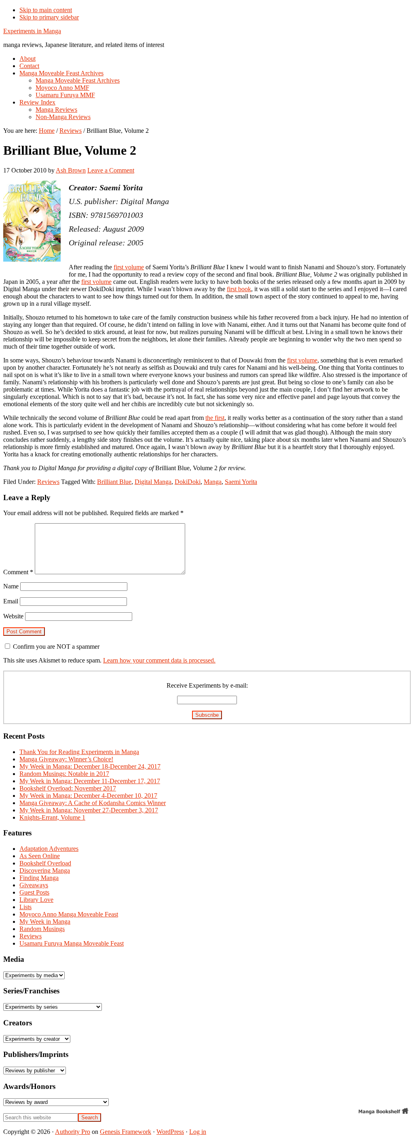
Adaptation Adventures (48, 848)
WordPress (170, 1131)
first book (239, 289)
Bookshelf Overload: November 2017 (67, 788)
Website (13, 616)
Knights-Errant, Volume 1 (52, 817)
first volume (129, 267)
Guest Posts (34, 892)
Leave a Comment (110, 170)
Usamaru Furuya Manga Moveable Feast (71, 943)
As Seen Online (39, 855)
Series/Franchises (31, 990)
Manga (213, 481)
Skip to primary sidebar (49, 17)
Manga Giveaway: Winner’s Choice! (66, 759)
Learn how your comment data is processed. (159, 660)
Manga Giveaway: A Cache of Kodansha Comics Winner (92, 802)
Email (10, 601)
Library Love (36, 899)
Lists (25, 906)
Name (11, 586)
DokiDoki (188, 481)
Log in (197, 1131)
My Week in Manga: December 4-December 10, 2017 (88, 795)
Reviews (48, 481)
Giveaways (33, 885)
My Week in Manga (44, 921)
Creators (17, 1022)
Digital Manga (153, 481)
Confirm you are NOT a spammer (55, 646)
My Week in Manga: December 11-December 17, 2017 (89, 781)
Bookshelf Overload (45, 863)
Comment (18, 572)
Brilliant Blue (114, 481)
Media (13, 959)
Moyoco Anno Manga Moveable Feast (68, 914)
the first (214, 417)
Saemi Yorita (241, 481)
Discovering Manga (44, 870)
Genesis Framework (125, 1131)
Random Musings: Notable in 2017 (64, 773)
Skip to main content (45, 9)
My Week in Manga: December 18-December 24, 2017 (90, 766)
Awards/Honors (29, 1086)
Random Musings (42, 928)
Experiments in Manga (32, 31)
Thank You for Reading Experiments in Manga (79, 751)
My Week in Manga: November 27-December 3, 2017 (88, 810)
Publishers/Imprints (35, 1054)
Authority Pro (72, 1131)
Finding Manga (39, 877)
